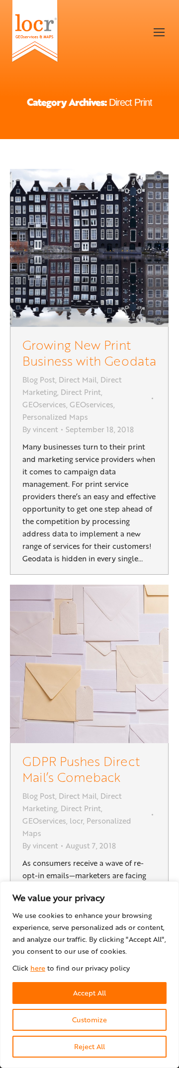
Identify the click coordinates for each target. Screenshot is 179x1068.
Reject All (89, 1046)
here (37, 968)
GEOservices (44, 404)
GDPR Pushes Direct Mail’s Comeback (81, 768)
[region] (89, 974)
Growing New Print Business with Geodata (89, 352)
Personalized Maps (55, 416)
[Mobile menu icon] (159, 32)
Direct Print (81, 391)
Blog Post (38, 379)
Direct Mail (78, 379)
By (40, 429)
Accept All (89, 992)
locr (76, 820)
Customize (89, 1019)
